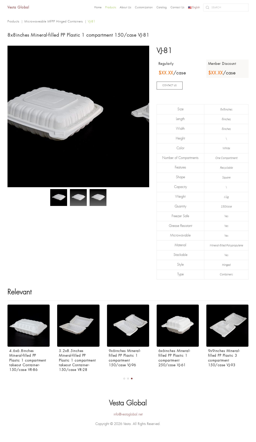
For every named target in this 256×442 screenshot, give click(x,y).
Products (110, 7)
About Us (125, 7)
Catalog (161, 7)
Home (98, 7)
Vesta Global (18, 7)
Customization (144, 7)
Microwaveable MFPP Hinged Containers (53, 21)
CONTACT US (169, 85)
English (196, 7)
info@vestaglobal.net (128, 414)
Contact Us (177, 7)
